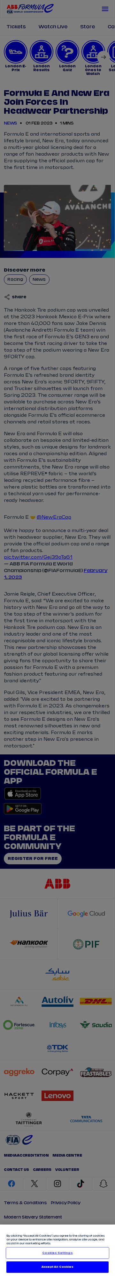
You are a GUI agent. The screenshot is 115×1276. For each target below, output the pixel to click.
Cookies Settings (57, 1253)
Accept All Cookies (57, 1267)
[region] (57, 1250)
